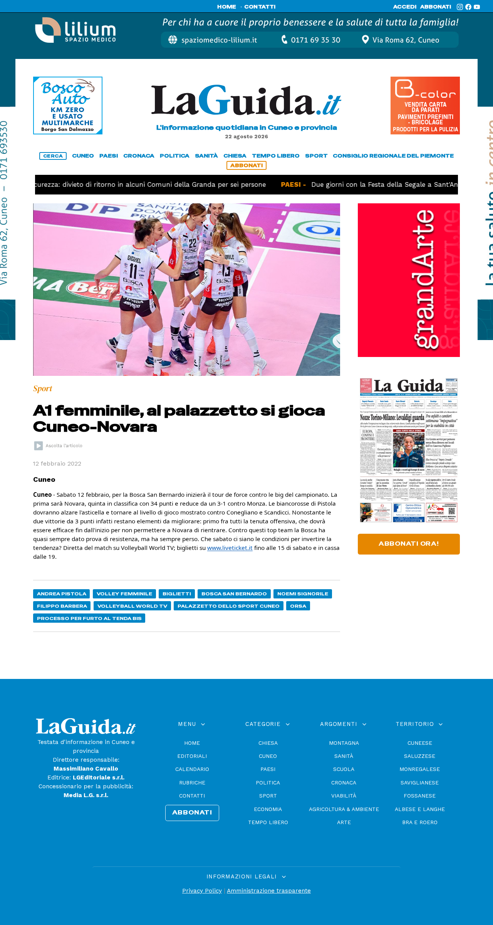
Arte (344, 822)
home (226, 7)
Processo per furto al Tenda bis (89, 618)
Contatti (192, 796)
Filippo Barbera (62, 606)
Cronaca (343, 782)
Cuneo (268, 756)
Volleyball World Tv (132, 606)
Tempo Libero (268, 822)
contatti (260, 7)
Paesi (267, 769)
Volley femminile (124, 594)
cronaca (138, 155)
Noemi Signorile (302, 594)
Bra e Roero (420, 822)
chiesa (234, 155)
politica (174, 155)
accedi (404, 7)
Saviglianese (420, 782)
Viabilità (343, 796)
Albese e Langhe (420, 809)
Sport (268, 796)
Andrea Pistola (61, 594)
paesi (108, 155)
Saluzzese (419, 756)
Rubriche (192, 782)
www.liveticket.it (230, 547)
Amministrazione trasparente (269, 890)
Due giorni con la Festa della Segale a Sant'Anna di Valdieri (381, 184)
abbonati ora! (409, 544)
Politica (268, 782)
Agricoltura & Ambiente (344, 809)
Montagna (344, 743)
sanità (206, 155)
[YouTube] (477, 7)
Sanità (343, 756)
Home (192, 743)
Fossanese (420, 796)
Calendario (192, 769)
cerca (53, 156)
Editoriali (192, 756)
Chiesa (268, 743)
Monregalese (419, 769)
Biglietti (177, 594)
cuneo (83, 155)
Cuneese (419, 743)
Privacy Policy (202, 890)
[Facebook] (468, 7)
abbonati (435, 7)
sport (316, 155)
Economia (268, 809)
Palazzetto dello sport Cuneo (229, 606)
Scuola (343, 769)
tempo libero (276, 155)
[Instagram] (460, 7)
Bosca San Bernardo (234, 594)
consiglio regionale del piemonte (393, 155)
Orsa (298, 606)
